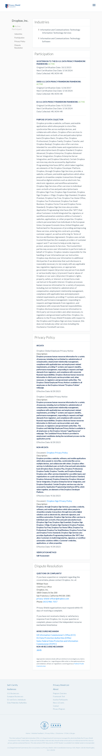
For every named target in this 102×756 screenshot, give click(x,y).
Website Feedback (37, 733)
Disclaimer (59, 733)
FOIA (67, 733)
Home (28, 733)
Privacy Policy (19, 41)
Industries (18, 34)
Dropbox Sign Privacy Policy (59, 501)
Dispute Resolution (18, 46)
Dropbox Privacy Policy (57, 452)
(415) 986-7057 (50, 601)
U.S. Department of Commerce (50, 738)
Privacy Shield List (61, 685)
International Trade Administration (24, 738)
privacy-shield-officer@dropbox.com (53, 598)
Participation (19, 38)
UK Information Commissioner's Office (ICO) (56, 635)
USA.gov (72, 733)
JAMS (39, 650)
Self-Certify (12, 685)
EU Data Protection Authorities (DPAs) (54, 638)
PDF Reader (59, 743)
